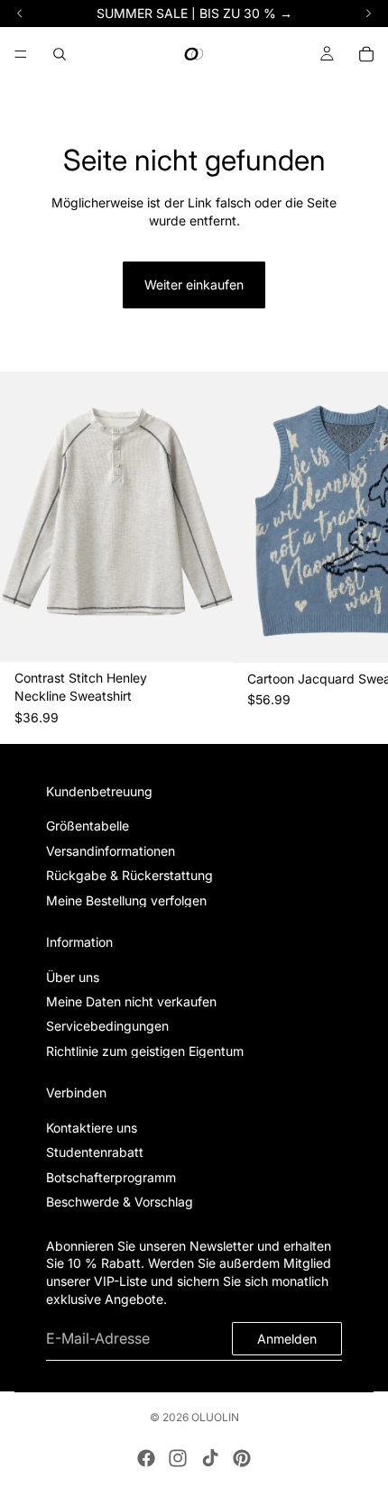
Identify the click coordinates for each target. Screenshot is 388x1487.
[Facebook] (146, 1458)
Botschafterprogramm (111, 1177)
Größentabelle (87, 826)
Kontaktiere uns (91, 1127)
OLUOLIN (215, 1417)
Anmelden (287, 1338)
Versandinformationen (110, 850)
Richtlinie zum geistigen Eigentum (145, 1051)
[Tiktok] (210, 1458)
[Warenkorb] (366, 54)
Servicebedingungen (107, 1026)
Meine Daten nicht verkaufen (131, 1001)
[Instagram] (178, 1458)
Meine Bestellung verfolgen (126, 900)
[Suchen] (59, 54)
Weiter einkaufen (194, 284)
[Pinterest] (242, 1458)
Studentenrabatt (94, 1153)
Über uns (72, 977)
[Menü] (21, 54)
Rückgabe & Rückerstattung (129, 875)
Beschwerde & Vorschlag (119, 1201)
